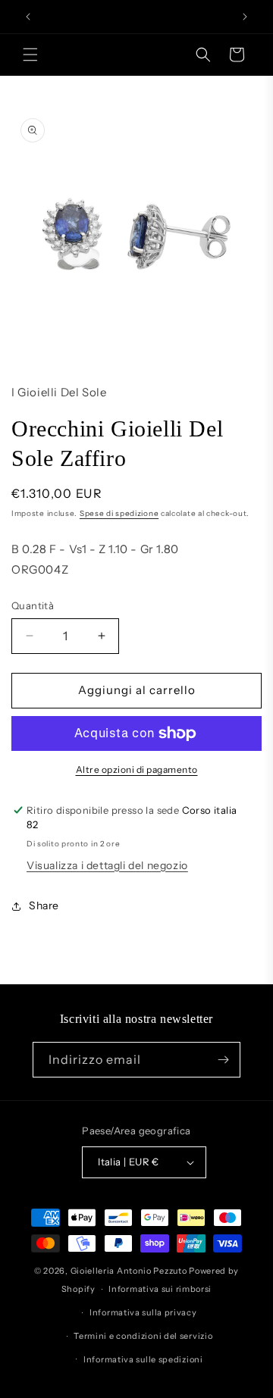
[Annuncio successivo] (245, 16)
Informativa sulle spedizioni (143, 1359)
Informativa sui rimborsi (160, 1289)
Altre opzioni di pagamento (137, 769)
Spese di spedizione (119, 513)
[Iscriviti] (223, 1059)
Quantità (32, 605)
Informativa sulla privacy (143, 1312)
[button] (30, 54)
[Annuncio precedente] (28, 16)
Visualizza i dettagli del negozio (107, 865)
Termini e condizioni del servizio (143, 1336)
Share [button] (44, 905)
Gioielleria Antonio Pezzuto (130, 1270)
